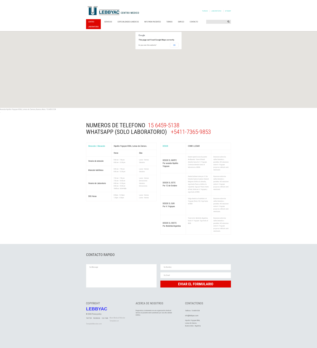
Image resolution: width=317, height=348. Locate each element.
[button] (158, 68)
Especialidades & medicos (128, 22)
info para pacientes (152, 22)
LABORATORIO (216, 11)
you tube (105, 318)
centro (91, 22)
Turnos (169, 22)
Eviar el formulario (195, 284)
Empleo (181, 22)
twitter (89, 318)
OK (174, 45)
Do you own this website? (148, 45)
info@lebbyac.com (191, 316)
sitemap (228, 11)
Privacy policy (96, 314)
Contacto (194, 22)
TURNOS (205, 11)
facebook (96, 318)
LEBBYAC (96, 309)
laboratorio (93, 27)
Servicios (108, 22)
